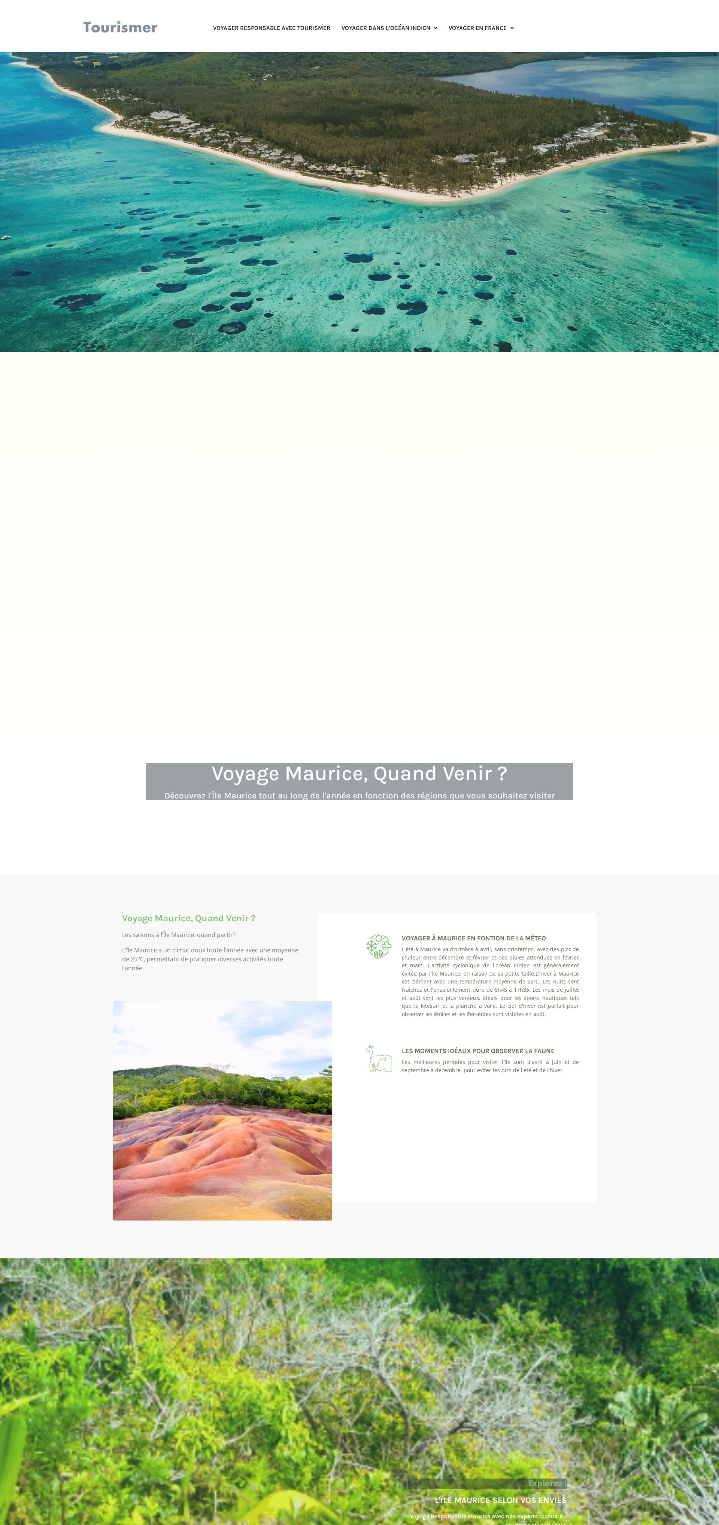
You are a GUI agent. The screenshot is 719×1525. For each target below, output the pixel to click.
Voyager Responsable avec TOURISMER (271, 27)
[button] (389, 28)
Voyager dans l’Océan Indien (386, 27)
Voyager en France (478, 27)
